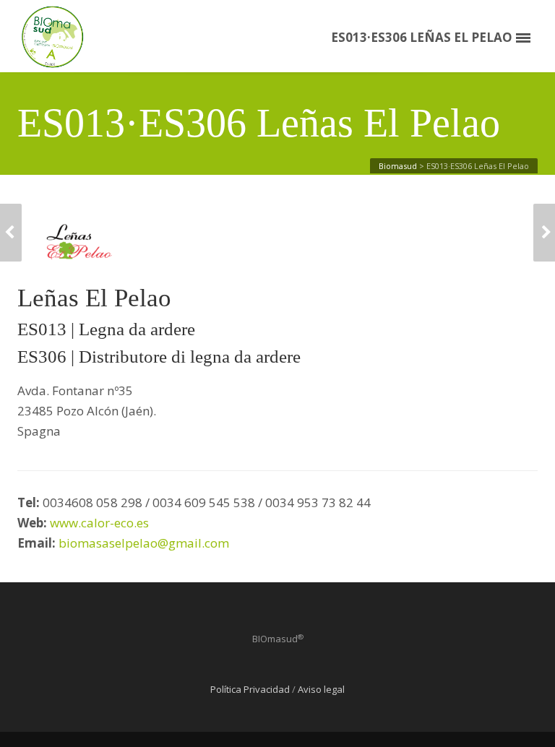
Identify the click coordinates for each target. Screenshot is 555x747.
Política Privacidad (250, 689)
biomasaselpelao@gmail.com (145, 543)
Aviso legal (321, 689)
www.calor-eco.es (99, 522)
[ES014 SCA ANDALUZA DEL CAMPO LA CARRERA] (11, 233)
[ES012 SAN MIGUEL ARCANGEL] (544, 233)
